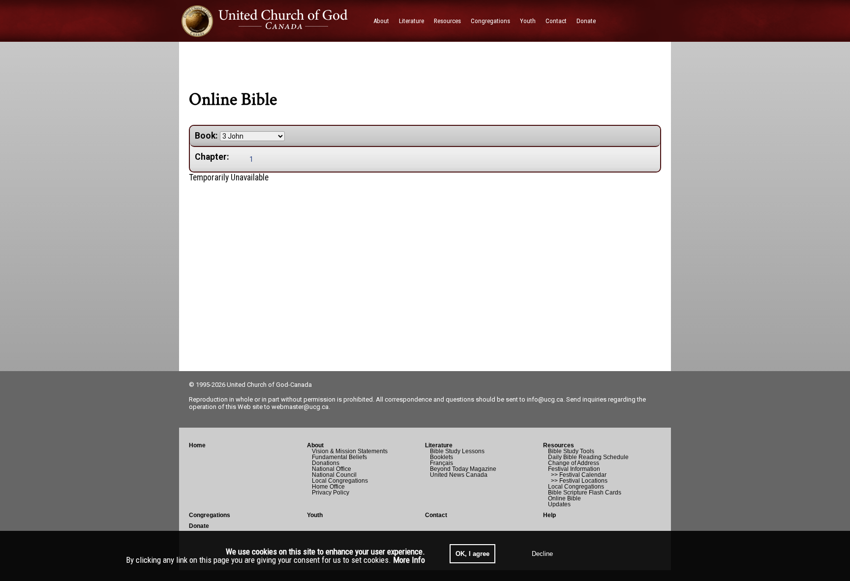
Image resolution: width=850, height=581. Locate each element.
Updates (559, 504)
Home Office (328, 487)
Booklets (441, 457)
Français (441, 463)
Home (197, 445)
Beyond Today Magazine (463, 469)
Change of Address (573, 463)
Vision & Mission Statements (350, 451)
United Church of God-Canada (269, 384)
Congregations (209, 515)
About (315, 445)
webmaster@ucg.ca (300, 406)
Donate (199, 526)
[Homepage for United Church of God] (274, 21)
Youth (315, 515)
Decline (542, 553)
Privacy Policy (330, 492)
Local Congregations (340, 481)
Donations (325, 463)
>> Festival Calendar (577, 475)
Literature (439, 445)
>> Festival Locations (577, 481)
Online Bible (564, 498)
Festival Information (574, 469)
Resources (558, 445)
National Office (331, 469)
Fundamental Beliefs (339, 457)
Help (549, 515)
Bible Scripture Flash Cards (584, 492)
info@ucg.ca (545, 399)
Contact (436, 515)
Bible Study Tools (571, 451)
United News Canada (458, 475)
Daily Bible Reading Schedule (588, 457)
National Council (334, 475)
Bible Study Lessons (457, 451)
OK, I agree (472, 553)
